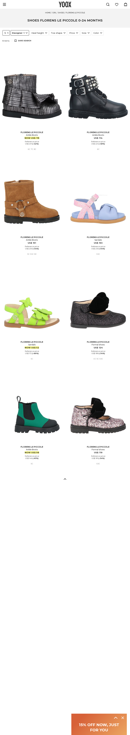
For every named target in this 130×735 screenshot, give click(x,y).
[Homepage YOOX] (65, 4)
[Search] (108, 4)
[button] (65, 479)
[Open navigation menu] (4, 4)
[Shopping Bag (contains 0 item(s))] (125, 4)
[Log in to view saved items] (117, 4)
